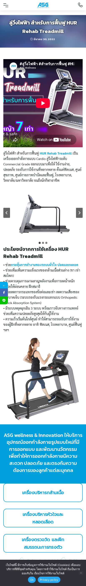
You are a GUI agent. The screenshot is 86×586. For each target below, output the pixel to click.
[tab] (40, 243)
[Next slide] (79, 213)
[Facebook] (4, 292)
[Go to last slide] (6, 213)
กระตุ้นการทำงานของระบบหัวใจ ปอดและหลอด (44, 265)
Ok (32, 579)
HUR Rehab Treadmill (56, 153)
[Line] (4, 300)
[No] (81, 573)
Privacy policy (49, 579)
